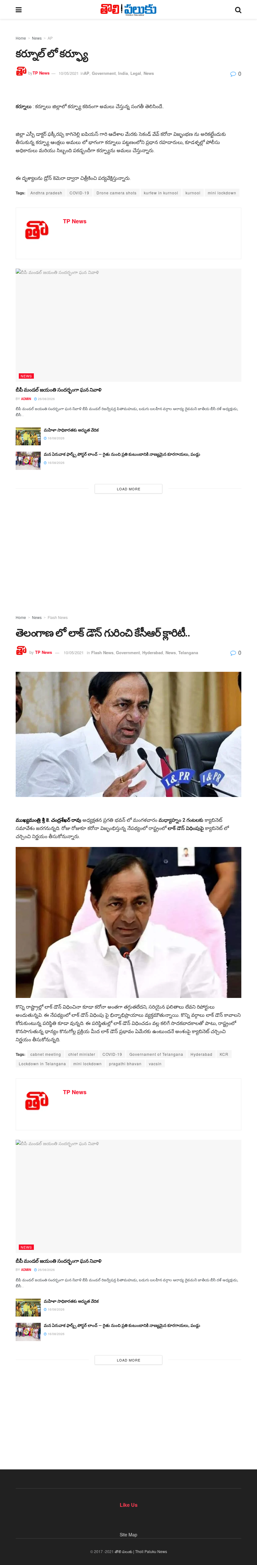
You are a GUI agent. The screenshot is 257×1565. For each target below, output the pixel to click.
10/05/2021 (69, 73)
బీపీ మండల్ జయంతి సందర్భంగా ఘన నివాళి (59, 390)
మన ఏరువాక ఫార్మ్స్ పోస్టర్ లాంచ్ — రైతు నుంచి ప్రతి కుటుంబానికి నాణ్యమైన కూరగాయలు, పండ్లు (122, 454)
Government (104, 73)
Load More (128, 488)
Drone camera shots (117, 192)
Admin (26, 399)
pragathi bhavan (125, 1063)
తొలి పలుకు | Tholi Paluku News (141, 1551)
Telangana (188, 652)
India (123, 73)
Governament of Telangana (156, 1054)
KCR (224, 1054)
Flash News (58, 617)
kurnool (193, 192)
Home (21, 38)
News (37, 38)
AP (50, 38)
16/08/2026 (56, 438)
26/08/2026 (46, 399)
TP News (41, 73)
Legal (135, 73)
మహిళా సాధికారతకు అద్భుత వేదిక (71, 430)
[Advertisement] (128, 552)
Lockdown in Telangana (42, 1063)
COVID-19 (79, 192)
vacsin (155, 1063)
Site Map (128, 1534)
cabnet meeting (45, 1054)
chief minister (81, 1054)
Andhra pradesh (46, 192)
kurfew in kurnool (161, 192)
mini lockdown (222, 192)
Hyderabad (152, 652)
